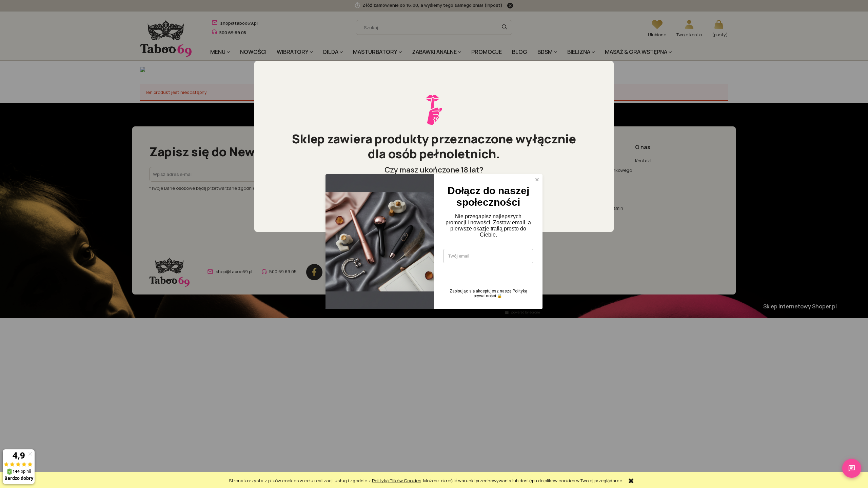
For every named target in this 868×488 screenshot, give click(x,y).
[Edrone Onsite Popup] (434, 244)
